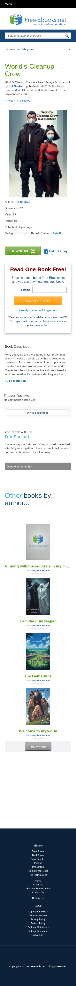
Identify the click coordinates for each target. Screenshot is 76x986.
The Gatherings (38, 676)
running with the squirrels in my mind (38, 566)
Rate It (56, 233)
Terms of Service (38, 915)
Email (25, 290)
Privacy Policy (38, 919)
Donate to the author (19, 466)
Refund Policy (38, 923)
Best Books (38, 855)
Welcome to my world (38, 731)
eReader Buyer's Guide (38, 888)
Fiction (30, 570)
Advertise (38, 935)
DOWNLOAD (20, 251)
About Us (38, 884)
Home (38, 880)
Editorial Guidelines (38, 927)
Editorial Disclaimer (38, 931)
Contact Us (38, 892)
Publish (38, 863)
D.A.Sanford (17, 86)
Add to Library (58, 251)
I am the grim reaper (38, 621)
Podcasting (38, 867)
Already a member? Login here (38, 310)
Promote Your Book (38, 871)
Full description (15, 380)
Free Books (38, 851)
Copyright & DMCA (38, 911)
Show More (38, 746)
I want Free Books (38, 301)
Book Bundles (38, 859)
